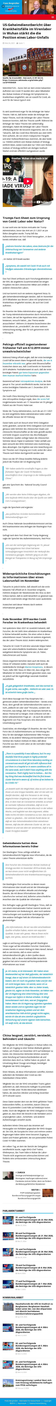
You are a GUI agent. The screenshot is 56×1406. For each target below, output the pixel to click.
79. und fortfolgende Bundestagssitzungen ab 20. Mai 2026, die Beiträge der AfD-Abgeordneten (34, 1251)
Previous (3, 6)
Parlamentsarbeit (14, 1210)
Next (53, 6)
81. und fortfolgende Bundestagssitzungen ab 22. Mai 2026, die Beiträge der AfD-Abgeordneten (34, 1219)
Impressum (22, 1403)
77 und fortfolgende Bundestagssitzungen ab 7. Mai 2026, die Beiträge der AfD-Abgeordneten (34, 1283)
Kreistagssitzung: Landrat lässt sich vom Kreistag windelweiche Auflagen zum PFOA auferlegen (34, 1382)
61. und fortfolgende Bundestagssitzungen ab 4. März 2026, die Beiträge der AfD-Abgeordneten (32, 1365)
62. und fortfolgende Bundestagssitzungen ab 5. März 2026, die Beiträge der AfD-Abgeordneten (32, 1347)
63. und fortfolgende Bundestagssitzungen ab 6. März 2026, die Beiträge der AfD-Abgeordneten (32, 1329)
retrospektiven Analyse (31, 381)
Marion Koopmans (34, 667)
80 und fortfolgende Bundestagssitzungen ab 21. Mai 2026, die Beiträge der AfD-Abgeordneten (34, 1235)
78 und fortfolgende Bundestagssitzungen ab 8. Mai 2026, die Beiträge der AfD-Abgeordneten (34, 1267)
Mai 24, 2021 (10, 43)
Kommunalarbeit (13, 1297)
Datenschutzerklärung (37, 1403)
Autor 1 (21, 43)
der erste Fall (43, 399)
